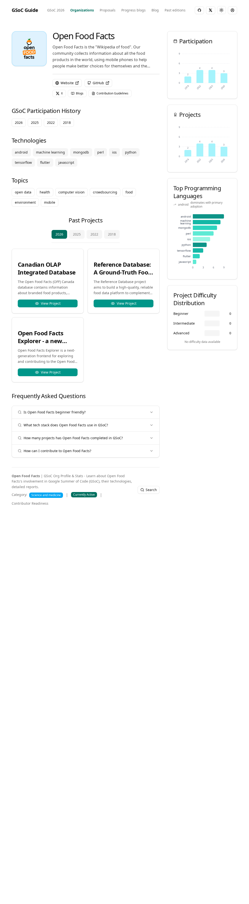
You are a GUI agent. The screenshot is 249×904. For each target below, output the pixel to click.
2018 (112, 234)
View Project (51, 303)
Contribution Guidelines (112, 93)
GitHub (98, 83)
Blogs (79, 93)
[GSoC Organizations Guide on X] (210, 10)
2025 (77, 234)
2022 (94, 234)
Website (67, 83)
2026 (59, 234)
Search (151, 489)
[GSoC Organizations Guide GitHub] (199, 10)
